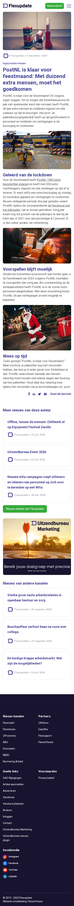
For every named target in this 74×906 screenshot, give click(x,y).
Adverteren (9, 790)
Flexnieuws (9, 729)
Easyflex (43, 729)
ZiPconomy (9, 735)
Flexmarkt (8, 722)
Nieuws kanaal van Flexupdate (25, 509)
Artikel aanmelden (13, 784)
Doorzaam (9, 748)
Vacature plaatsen (13, 803)
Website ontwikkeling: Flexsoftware (23, 901)
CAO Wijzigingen (12, 777)
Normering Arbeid (13, 761)
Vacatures (9, 797)
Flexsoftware (45, 742)
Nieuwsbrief (54, 6)
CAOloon (43, 722)
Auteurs (7, 810)
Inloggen (8, 816)
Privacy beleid (46, 777)
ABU (5, 742)
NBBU (6, 755)
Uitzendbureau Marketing (17, 829)
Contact (7, 823)
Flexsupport (45, 735)
